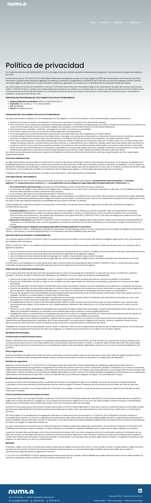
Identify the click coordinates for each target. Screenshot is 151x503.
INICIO (93, 22)
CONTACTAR (134, 22)
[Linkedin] (140, 490)
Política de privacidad (133, 500)
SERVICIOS (118, 22)
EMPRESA (105, 22)
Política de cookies (114, 500)
